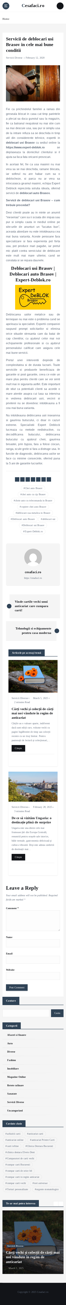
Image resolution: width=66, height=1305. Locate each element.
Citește (18, 748)
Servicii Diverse (14, 57)
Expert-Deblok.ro (34, 531)
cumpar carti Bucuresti (18, 1164)
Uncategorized (15, 1110)
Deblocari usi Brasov (33, 525)
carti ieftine (13, 1146)
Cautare (11, 1000)
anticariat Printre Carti (43, 1140)
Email (9, 953)
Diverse (11, 1051)
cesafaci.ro (33, 572)
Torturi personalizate (17, 1189)
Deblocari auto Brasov (23, 519)
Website (10, 969)
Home (5, 18)
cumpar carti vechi (16, 1183)
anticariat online (15, 1140)
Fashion (11, 1060)
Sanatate (12, 1093)
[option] (33, 1242)
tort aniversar (41, 1183)
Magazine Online (16, 1076)
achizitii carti (13, 1133)
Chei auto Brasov (33, 488)
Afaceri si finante (16, 1034)
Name (9, 937)
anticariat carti (36, 1133)
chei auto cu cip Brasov (34, 494)
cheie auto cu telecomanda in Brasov (33, 500)
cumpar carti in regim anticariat (23, 1177)
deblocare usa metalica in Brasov (34, 513)
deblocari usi (48, 519)
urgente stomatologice (47, 1189)
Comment (12, 908)
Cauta (57, 1013)
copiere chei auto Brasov (33, 506)
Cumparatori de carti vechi (20, 1158)
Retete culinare (15, 1085)
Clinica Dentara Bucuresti (40, 1146)
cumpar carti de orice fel (19, 1171)
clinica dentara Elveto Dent (21, 1152)
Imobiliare (12, 1068)
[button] (55, 1204)
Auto (10, 1043)
